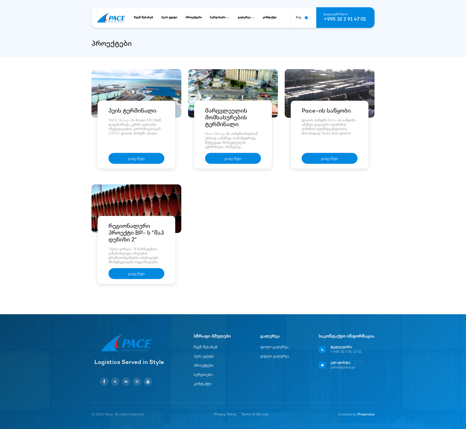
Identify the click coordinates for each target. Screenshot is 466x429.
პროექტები (193, 17)
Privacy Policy (225, 414)
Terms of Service (254, 414)
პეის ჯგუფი (169, 17)
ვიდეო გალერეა (274, 357)
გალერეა (244, 17)
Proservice (366, 414)
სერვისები (218, 17)
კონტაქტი (270, 17)
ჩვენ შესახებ (143, 17)
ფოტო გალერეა (274, 347)
